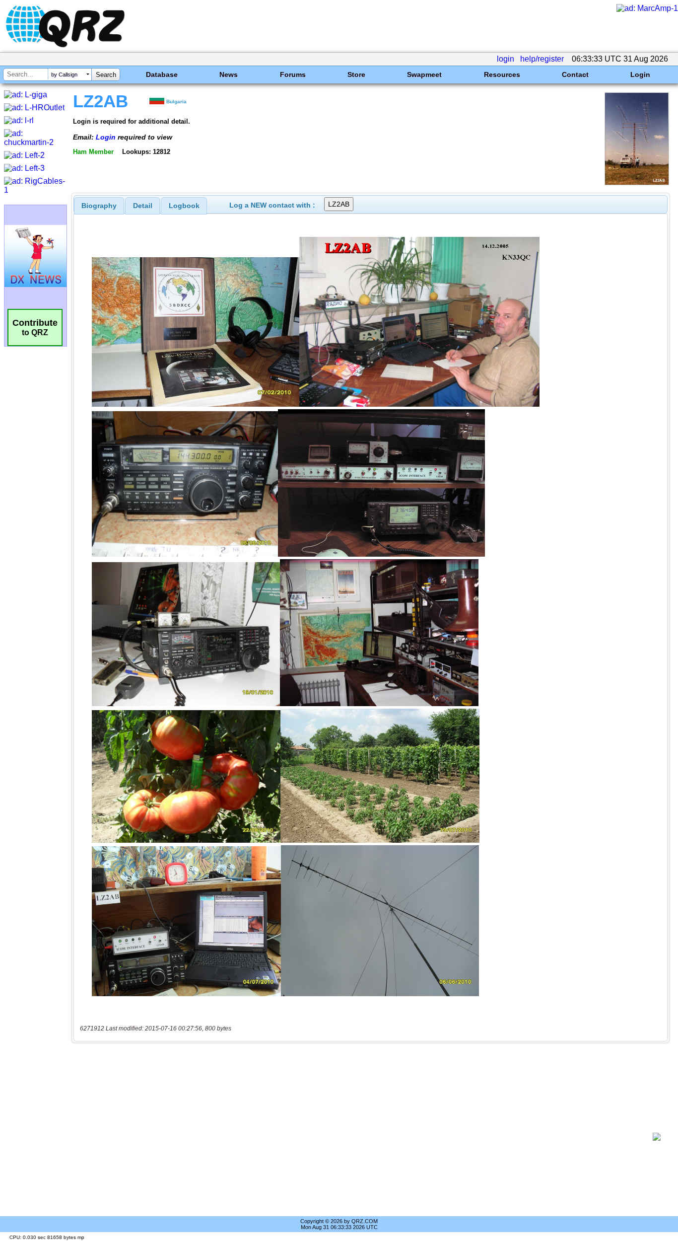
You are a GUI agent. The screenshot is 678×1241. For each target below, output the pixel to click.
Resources (502, 74)
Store (356, 74)
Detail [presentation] (142, 206)
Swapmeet (424, 74)
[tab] (99, 205)
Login (640, 74)
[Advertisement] (365, 1136)
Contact (575, 74)
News (228, 74)
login (505, 59)
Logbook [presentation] (184, 206)
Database (162, 74)
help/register (542, 59)
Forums (293, 74)
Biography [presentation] (99, 206)
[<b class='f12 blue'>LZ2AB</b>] (637, 182)
